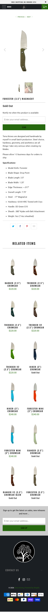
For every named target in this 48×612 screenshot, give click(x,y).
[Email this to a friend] (34, 226)
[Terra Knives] (24, 6)
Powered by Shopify (32, 588)
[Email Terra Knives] (29, 579)
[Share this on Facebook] (20, 226)
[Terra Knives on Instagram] (24, 579)
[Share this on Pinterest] (27, 226)
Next (29, 17)
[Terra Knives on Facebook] (19, 579)
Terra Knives (19, 588)
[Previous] (5, 49)
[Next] (42, 49)
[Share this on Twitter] (13, 226)
